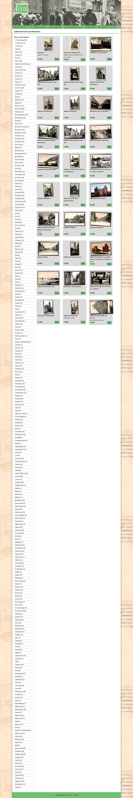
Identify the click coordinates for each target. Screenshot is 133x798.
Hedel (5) (18, 327)
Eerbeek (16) (19, 237)
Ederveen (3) (19, 231)
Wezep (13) (18, 736)
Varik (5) (17, 670)
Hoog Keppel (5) (20, 389)
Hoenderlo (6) (19, 381)
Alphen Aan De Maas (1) (23, 64)
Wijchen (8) (18, 742)
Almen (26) (18, 61)
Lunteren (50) (19, 482)
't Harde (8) (18, 46)
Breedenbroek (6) (20, 153)
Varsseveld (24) (20, 673)
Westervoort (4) (20, 733)
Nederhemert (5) (20, 506)
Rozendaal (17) (20, 602)
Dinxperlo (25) (19, 192)
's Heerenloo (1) (20, 43)
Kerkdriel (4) (19, 419)
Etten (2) (17, 276)
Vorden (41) (19, 697)
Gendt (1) (18, 294)
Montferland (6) (20, 500)
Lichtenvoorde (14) (21, 461)
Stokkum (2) (19, 635)
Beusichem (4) (19, 141)
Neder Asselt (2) (20, 503)
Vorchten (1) (19, 694)
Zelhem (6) (18, 760)
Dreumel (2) (19, 210)
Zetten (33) (18, 763)
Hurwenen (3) (19, 404)
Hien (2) (17, 375)
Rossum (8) (18, 599)
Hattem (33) (19, 324)
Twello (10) (18, 649)
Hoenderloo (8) (20, 384)
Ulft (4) (17, 661)
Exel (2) (17, 282)
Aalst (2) (17, 49)
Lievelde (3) (19, 467)
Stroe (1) (18, 638)
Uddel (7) (18, 652)
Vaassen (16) (19, 664)
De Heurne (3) (19, 177)
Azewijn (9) (18, 94)
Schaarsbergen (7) (21, 608)
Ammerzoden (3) (20, 70)
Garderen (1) (19, 285)
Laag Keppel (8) (20, 446)
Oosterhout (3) (19, 551)
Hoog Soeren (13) (21, 392)
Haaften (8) (18, 303)
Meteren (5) (18, 494)
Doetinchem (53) (20, 201)
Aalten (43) (18, 52)
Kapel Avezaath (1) (21, 413)
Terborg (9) (18, 641)
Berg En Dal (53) (20, 132)
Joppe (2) (18, 410)
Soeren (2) (18, 623)
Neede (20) (18, 509)
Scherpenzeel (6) (20, 611)
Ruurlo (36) (18, 605)
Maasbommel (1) (20, 485)
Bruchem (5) (19, 162)
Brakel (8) (18, 147)
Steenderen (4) (20, 632)
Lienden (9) (18, 464)
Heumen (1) (19, 372)
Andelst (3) (18, 76)
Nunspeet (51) (19, 533)
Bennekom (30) (20, 129)
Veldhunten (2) (19, 679)
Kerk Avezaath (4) (20, 416)
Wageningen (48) (20, 709)
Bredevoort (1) (19, 150)
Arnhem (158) (19, 88)
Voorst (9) (18, 688)
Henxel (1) (18, 354)
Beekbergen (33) (20, 118)
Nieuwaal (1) (19, 521)
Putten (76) (18, 575)
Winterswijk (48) (20, 748)
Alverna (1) (18, 67)
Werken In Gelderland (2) (23, 730)
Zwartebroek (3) (20, 784)
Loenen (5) (18, 479)
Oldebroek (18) (20, 545)
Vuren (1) (18, 700)
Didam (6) (18, 186)
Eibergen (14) (19, 240)
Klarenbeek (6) (20, 431)
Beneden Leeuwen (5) (22, 127)
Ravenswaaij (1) (20, 581)
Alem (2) (17, 58)
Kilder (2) (18, 428)
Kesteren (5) (19, 425)
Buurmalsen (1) (20, 171)
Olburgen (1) (19, 542)
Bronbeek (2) (19, 156)
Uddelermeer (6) (20, 655)
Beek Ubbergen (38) (21, 115)
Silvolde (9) (18, 614)
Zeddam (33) (19, 757)
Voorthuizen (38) (20, 691)
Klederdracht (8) (20, 434)
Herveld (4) (18, 357)
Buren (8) (18, 168)
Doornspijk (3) (19, 204)
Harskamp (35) (20, 321)
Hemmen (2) (19, 348)
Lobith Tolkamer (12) (21, 473)
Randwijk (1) (19, 578)
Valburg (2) (18, 667)
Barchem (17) (19, 106)
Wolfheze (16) (19, 751)
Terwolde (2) (19, 644)
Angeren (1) (19, 79)
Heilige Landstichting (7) (23, 342)
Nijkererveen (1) (20, 524)
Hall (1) (17, 309)
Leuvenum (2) (19, 458)
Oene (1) (18, 539)
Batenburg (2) (19, 112)
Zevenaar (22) (19, 766)
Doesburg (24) (19, 198)
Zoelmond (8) (19, 775)
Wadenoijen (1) (20, 706)
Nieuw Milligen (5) (21, 515)
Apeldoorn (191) (20, 85)
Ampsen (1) (18, 73)
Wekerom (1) (19, 724)
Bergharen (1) (19, 135)
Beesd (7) (18, 121)
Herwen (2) (18, 360)
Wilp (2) (17, 745)
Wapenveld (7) (19, 715)
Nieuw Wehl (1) (20, 518)
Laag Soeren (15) (20, 449)
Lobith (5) (18, 470)
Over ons (66, 27)
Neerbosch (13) (20, 512)
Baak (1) (17, 97)
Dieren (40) (18, 189)
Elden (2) (18, 246)
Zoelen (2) (18, 772)
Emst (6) (17, 261)
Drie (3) (17, 213)
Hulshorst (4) (19, 398)
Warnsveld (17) (20, 718)
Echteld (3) (18, 222)
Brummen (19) (19, 165)
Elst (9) (17, 255)
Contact (83, 27)
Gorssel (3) (18, 297)
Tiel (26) (17, 646)
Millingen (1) (19, 497)
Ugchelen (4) (19, 658)
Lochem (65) (19, 476)
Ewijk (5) (18, 279)
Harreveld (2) (19, 318)
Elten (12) (18, 258)
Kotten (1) (18, 443)
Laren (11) (18, 452)
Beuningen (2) (19, 138)
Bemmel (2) (18, 124)
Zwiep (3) (18, 787)
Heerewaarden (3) (21, 336)
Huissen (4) (18, 395)
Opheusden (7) (20, 557)
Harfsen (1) (18, 315)
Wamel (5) (18, 712)
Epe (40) (18, 267)
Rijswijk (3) (18, 596)
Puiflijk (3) (18, 572)
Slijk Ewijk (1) (19, 620)
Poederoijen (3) (20, 569)
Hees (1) (18, 339)
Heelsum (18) (19, 330)
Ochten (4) (18, 536)
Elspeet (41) (19, 252)
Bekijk (56, 59)
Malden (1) (18, 488)
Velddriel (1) (19, 676)
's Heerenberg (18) (21, 40)
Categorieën (50, 27)
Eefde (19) (18, 234)
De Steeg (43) (19, 180)
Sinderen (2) (19, 617)
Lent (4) (17, 455)
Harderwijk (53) (20, 312)
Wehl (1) (17, 721)
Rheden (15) (19, 590)
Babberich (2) (19, 100)
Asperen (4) (19, 91)
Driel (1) (17, 216)
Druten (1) (18, 219)
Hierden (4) (18, 378)
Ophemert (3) (19, 554)
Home (33, 27)
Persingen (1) (19, 566)
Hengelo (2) (19, 351)
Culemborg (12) (20, 174)
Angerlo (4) (18, 82)
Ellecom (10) (19, 249)
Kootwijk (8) (19, 437)
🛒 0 (99, 27)
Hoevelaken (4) (20, 386)
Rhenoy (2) (18, 593)
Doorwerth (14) (20, 207)
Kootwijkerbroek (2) (21, 440)
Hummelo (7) (19, 401)
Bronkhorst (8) (19, 159)
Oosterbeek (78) (20, 548)
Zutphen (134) (19, 781)
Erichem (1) (18, 270)
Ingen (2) (18, 407)
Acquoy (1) (18, 55)
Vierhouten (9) (19, 685)
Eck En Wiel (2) (20, 225)
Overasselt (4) (19, 563)
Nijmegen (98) (19, 530)
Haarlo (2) (18, 306)
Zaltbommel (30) (20, 754)
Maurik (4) (18, 491)
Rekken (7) (18, 584)
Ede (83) (18, 228)
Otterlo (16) (18, 560)
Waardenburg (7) (20, 703)
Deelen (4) (18, 183)
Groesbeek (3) (19, 300)
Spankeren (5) (19, 629)
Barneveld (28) (20, 109)
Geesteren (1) (19, 288)
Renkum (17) (19, 587)
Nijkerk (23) (18, 527)
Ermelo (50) (19, 273)
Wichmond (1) (19, 739)
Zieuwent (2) (19, 769)
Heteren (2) (18, 366)
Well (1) (17, 727)
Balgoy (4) (18, 103)
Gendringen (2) (20, 291)
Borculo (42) (19, 144)
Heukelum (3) (19, 369)
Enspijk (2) (18, 264)
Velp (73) (18, 682)
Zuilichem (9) (19, 778)
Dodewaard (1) (20, 195)
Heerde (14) (19, 333)
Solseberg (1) (19, 626)
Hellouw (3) (18, 345)
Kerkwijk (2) (19, 422)
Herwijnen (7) (19, 363)
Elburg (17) (18, 243)
